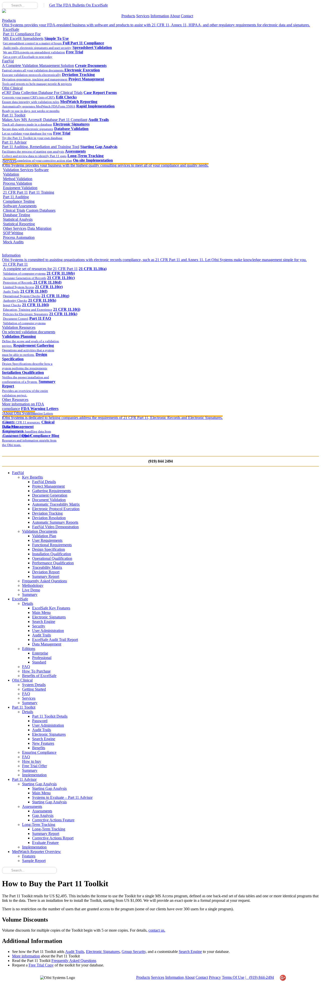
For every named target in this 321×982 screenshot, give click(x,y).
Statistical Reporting (19, 224)
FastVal (38, 63)
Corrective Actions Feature (53, 820)
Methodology (32, 585)
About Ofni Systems (113, 415)
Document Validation (49, 500)
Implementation (34, 775)
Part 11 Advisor (40, 144)
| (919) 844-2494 (259, 977)
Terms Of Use (233, 977)
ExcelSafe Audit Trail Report (55, 639)
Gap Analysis (42, 815)
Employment (13, 431)
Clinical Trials (14, 210)
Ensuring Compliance (39, 752)
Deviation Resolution (49, 518)
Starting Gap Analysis (39, 784)
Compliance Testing (19, 201)
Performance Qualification (53, 563)
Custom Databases (40, 210)
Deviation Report (45, 572)
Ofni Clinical (42, 90)
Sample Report (34, 860)
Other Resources (23, 404)
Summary (29, 594)
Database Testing (16, 215)
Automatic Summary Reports (55, 522)
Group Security (134, 951)
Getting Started (34, 689)
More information (26, 956)
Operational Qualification (52, 558)
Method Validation (17, 179)
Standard (39, 662)
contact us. (156, 930)
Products (128, 16)
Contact (187, 16)
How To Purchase (36, 671)
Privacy (215, 977)
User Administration (48, 630)
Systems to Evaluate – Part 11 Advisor (62, 797)
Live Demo (31, 590)
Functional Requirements (52, 545)
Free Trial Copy (41, 965)
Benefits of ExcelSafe (39, 676)
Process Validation (17, 183)
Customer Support (17, 435)
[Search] (6, 5)
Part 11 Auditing (16, 197)
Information (159, 16)
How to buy (31, 761)
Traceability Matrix (47, 567)
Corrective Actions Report (52, 838)
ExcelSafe (23, 34)
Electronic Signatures (49, 617)
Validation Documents (39, 531)
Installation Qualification (51, 554)
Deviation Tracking (47, 513)
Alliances (10, 426)
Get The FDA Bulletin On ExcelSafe (78, 5)
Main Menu (41, 612)
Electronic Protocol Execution (55, 509)
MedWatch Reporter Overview (36, 851)
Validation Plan (44, 536)
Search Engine (43, 621)
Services (142, 16)
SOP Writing (13, 233)
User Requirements (47, 540)
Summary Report (45, 576)
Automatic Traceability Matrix (56, 504)
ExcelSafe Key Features (51, 608)
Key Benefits (32, 477)
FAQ (26, 667)
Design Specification (48, 549)
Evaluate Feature (45, 842)
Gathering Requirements (51, 491)
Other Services (14, 228)
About (175, 16)
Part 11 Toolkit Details (49, 716)
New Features (43, 743)
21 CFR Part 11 (15, 192)
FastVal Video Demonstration (55, 527)
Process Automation (19, 237)
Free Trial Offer (34, 766)
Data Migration (39, 228)
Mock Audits (13, 242)
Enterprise (40, 653)
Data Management (46, 644)
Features (28, 856)
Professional (41, 658)
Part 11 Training (41, 192)
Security (38, 626)
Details (27, 603)
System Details (34, 685)
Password (39, 721)
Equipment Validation (20, 188)
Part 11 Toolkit (44, 117)
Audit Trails (41, 635)
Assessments (32, 806)
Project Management (48, 486)
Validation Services (18, 170)
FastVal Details (44, 482)
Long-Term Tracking (38, 824)
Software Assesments (20, 206)
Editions (28, 648)
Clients (8, 422)
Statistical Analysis (18, 219)
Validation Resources (28, 329)
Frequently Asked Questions (44, 581)
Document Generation (49, 495)
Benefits (38, 748)
